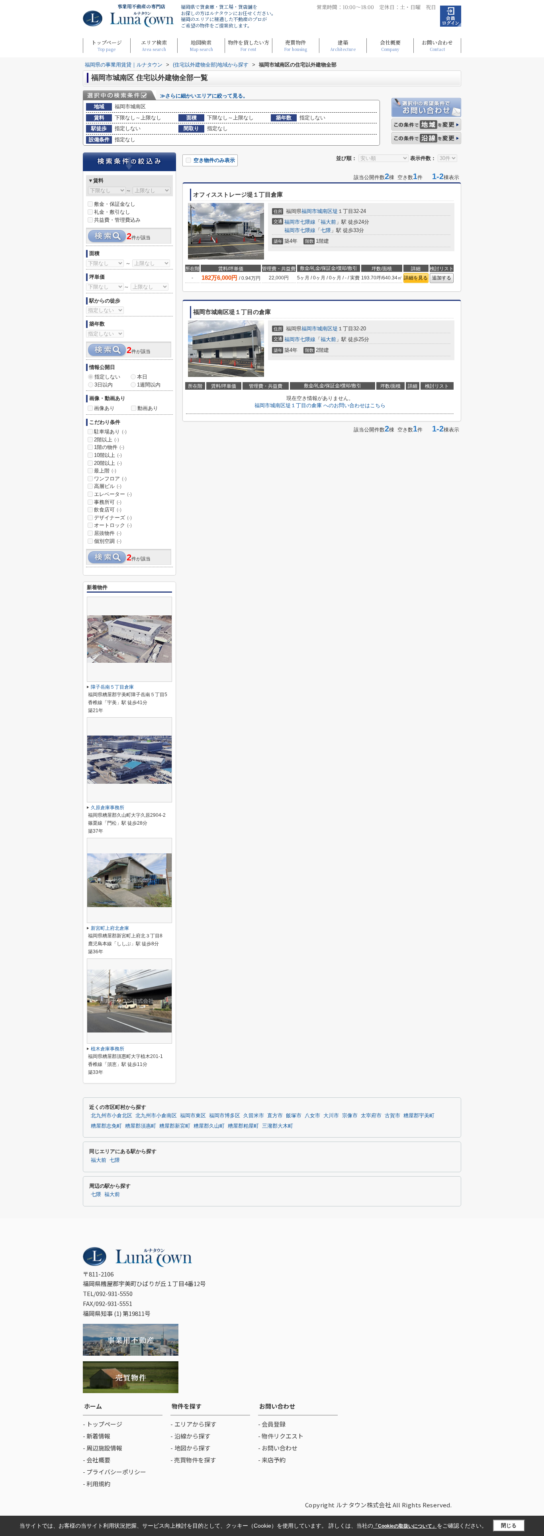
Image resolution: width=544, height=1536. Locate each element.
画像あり (104, 408)
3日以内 (103, 385)
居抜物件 (107, 533)
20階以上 (108, 463)
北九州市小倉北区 (111, 1115)
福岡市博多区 (224, 1115)
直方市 (275, 1115)
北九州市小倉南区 (156, 1115)
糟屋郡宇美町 (418, 1115)
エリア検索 (154, 45)
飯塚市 (293, 1115)
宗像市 (350, 1115)
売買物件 (295, 45)
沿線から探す (192, 1436)
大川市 (331, 1115)
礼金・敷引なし (112, 212)
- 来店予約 (272, 1460)
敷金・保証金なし (114, 204)
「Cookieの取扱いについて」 (405, 1526)
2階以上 (106, 440)
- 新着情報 (96, 1436)
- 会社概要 (96, 1460)
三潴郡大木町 (277, 1126)
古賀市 (392, 1115)
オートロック (113, 525)
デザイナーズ (113, 518)
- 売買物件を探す (193, 1460)
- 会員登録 (272, 1424)
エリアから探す (195, 1424)
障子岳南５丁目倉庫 (112, 687)
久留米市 (253, 1115)
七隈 (326, 230)
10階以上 (108, 455)
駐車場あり (110, 432)
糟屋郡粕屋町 (243, 1126)
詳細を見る (416, 278)
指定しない (107, 377)
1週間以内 (148, 385)
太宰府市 (371, 1115)
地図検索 (201, 45)
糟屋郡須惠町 (140, 1126)
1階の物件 (109, 447)
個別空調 (107, 541)
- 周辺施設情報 (102, 1448)
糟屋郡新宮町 (174, 1126)
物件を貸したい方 (248, 45)
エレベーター (113, 494)
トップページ (106, 45)
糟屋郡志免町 (106, 1126)
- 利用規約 (96, 1483)
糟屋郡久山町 (209, 1126)
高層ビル (107, 486)
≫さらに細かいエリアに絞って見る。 (204, 96)
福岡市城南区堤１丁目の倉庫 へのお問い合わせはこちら (319, 405)
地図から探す (192, 1448)
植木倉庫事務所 (107, 1049)
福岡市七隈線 (299, 222)
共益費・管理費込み (117, 220)
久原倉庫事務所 (107, 807)
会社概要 (390, 45)
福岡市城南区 (317, 211)
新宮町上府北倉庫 (110, 928)
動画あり (147, 408)
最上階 (105, 471)
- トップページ (102, 1424)
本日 (142, 377)
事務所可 (107, 502)
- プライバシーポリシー (114, 1472)
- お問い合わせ (277, 1448)
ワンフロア (110, 479)
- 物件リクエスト (280, 1436)
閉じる (509, 1525)
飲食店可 (107, 510)
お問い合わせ (437, 45)
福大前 (328, 222)
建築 (343, 45)
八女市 (312, 1115)
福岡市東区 (193, 1115)
